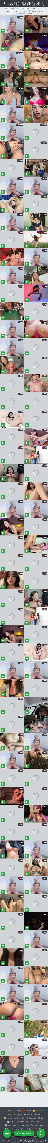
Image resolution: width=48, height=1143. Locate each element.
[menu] (7, 1133)
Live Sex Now (24, 1133)
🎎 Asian (7, 1111)
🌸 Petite (10, 1122)
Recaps (27, 1141)
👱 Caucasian (38, 1111)
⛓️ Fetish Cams (27, 1129)
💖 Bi (39, 1122)
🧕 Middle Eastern (14, 1114)
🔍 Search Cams (37, 1136)
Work (22, 1141)
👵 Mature (28, 1114)
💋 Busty (20, 1122)
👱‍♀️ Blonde (8, 1118)
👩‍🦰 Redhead (31, 1118)
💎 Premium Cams (11, 1129)
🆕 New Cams (10, 1125)
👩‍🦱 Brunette (19, 1118)
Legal (44, 1141)
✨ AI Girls (40, 1129)
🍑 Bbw (41, 1118)
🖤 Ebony (17, 1111)
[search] (40, 1133)
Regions (16, 1141)
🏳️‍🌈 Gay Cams (23, 1125)
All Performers (36, 1141)
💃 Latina (27, 1111)
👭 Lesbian (30, 1122)
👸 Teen (38, 1114)
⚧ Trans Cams (37, 1125)
